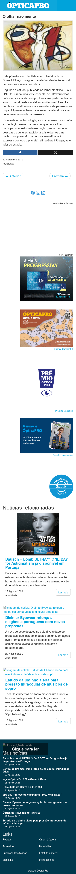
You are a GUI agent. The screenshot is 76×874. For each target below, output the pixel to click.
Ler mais (63, 592)
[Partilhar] (20, 152)
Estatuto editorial (48, 853)
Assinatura (8, 846)
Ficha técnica (46, 859)
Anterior (13, 176)
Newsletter (45, 846)
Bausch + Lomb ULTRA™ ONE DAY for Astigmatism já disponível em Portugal (36, 563)
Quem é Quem (47, 839)
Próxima (60, 176)
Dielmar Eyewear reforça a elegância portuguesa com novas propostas (35, 622)
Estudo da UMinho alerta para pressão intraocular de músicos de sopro (36, 684)
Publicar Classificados (15, 853)
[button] (70, 5)
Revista (7, 839)
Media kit (8, 859)
